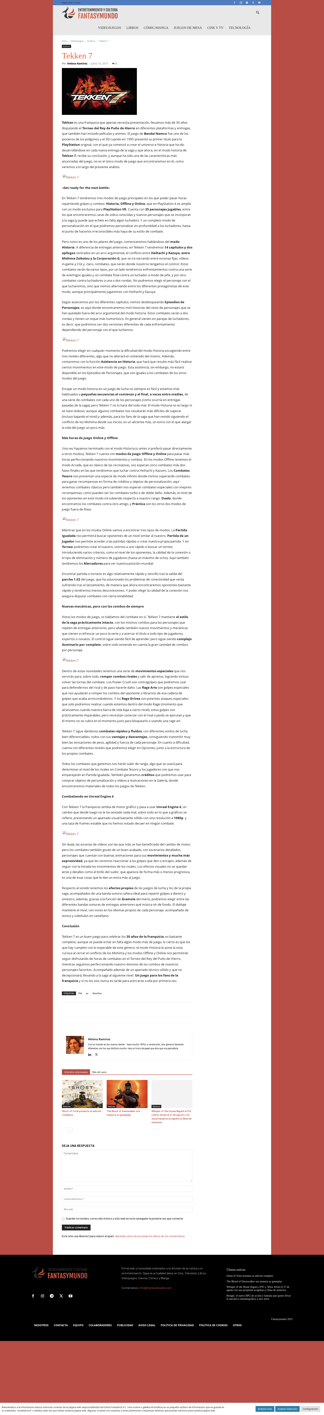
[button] (257, 13)
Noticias (66, 1106)
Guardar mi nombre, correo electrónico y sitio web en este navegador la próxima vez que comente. (125, 1218)
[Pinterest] (83, 1016)
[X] (253, 2)
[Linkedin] (91, 1055)
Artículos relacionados (76, 1072)
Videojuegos (109, 28)
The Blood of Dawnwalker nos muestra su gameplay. (254, 1281)
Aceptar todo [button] (265, 1409)
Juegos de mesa (188, 28)
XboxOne (97, 993)
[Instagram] (241, 2)
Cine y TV (215, 28)
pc (87, 993)
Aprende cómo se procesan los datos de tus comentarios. (150, 1236)
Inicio (64, 41)
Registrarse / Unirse (71, 2)
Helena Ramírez (77, 63)
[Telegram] (247, 2)
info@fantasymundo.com (155, 1288)
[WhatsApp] (91, 1016)
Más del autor (99, 1072)
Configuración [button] (310, 1409)
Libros (132, 28)
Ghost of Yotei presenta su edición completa (249, 1275)
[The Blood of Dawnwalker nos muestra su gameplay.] (127, 1094)
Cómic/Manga (156, 28)
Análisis (91, 41)
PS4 (80, 993)
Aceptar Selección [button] (287, 1409)
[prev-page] (64, 1130)
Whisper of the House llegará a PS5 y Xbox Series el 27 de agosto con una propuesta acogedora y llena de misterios (257, 1289)
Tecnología (239, 28)
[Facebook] (234, 2)
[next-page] (70, 1130)
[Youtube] (259, 2)
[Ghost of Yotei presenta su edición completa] (82, 1094)
